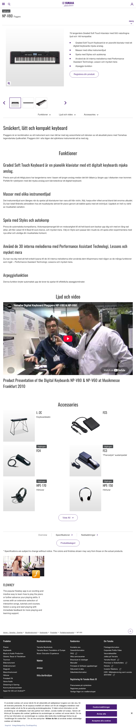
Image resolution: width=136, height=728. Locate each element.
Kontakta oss (75, 647)
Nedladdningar (88, 534)
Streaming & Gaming (11, 684)
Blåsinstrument (9, 662)
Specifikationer (63, 534)
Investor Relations (111, 669)
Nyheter (40, 660)
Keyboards (44, 632)
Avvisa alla (101, 713)
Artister (40, 667)
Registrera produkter (78, 688)
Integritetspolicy (18, 725)
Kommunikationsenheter (12, 687)
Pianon (5, 647)
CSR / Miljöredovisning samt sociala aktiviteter (118, 673)
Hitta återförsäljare (44, 675)
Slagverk (6, 669)
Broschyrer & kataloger (79, 659)
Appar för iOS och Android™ (14, 691)
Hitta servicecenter (77, 656)
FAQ (72, 653)
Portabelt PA (8, 678)
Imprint (8, 725)
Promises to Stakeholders (114, 662)
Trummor (6, 659)
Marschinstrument (10, 672)
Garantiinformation (77, 650)
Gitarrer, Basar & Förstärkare (14, 656)
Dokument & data (77, 669)
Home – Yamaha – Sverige (13, 632)
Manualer (73, 662)
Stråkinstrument (9, 666)
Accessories (89, 114)
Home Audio (8, 681)
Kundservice (75, 641)
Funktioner (43, 114)
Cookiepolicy (31, 725)
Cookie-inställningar (101, 707)
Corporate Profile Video (113, 650)
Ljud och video (66, 114)
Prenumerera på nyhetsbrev (81, 685)
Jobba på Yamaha (111, 656)
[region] (68, 713)
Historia (107, 666)
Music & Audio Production (13, 653)
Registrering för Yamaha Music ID (83, 679)
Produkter (53, 632)
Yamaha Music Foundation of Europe (51, 650)
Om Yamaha (108, 641)
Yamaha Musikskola (44, 647)
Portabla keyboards (67, 632)
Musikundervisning (44, 641)
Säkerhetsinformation (78, 672)
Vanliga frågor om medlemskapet (82, 691)
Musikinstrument (31, 632)
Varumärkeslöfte (110, 653)
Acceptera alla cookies (101, 720)
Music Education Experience (48, 653)
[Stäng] (132, 713)
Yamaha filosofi (110, 659)
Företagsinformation (111, 647)
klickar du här (51, 718)
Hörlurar (6, 675)
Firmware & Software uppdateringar (83, 666)
